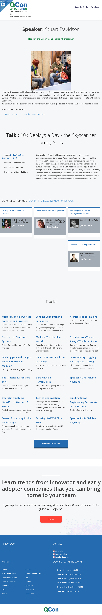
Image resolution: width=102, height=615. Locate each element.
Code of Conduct (9, 581)
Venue (28, 569)
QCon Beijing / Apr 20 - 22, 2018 (68, 570)
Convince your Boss (34, 573)
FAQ (3, 590)
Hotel (28, 578)
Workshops (95, 7)
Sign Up (51, 519)
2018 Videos (30, 593)
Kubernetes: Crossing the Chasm (83, 244)
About (4, 593)
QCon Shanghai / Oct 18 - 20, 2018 (69, 583)
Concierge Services (9, 578)
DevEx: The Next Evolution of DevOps (51, 200)
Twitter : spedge (11, 114)
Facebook (8, 552)
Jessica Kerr (18, 225)
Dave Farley (52, 227)
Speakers (86, 7)
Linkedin (18, 552)
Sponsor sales (61, 554)
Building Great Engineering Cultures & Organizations (83, 402)
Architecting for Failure (83, 316)
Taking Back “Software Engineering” (50, 211)
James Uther (86, 225)
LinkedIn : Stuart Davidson (34, 114)
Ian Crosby (85, 259)
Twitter (4, 552)
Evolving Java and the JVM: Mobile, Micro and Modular (17, 361)
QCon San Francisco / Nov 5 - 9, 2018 (70, 587)
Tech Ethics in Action (48, 397)
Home (4, 569)
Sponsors (29, 585)
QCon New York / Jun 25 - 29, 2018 (69, 578)
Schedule (78, 7)
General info (60, 551)
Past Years (30, 590)
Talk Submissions (9, 573)
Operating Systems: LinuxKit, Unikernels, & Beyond (15, 402)
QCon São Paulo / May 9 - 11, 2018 (69, 574)
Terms (28, 581)
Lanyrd (23, 552)
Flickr (13, 552)
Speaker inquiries (62, 557)
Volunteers (6, 585)
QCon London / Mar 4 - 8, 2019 (68, 591)
